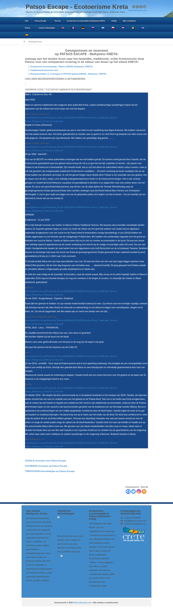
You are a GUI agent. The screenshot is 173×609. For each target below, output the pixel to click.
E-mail (133, 6)
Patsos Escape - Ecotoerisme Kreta (77, 6)
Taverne (57, 21)
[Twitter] (133, 491)
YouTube (144, 6)
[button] (45, 461)
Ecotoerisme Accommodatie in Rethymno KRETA (86, 21)
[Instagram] (138, 491)
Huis (26, 21)
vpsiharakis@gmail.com (135, 524)
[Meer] (144, 491)
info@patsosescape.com (135, 521)
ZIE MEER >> (95, 591)
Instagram (141, 6)
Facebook (137, 6)
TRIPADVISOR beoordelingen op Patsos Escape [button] (50, 471)
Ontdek (114, 21)
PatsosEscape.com (82, 603)
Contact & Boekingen (47, 28)
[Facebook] (128, 491)
